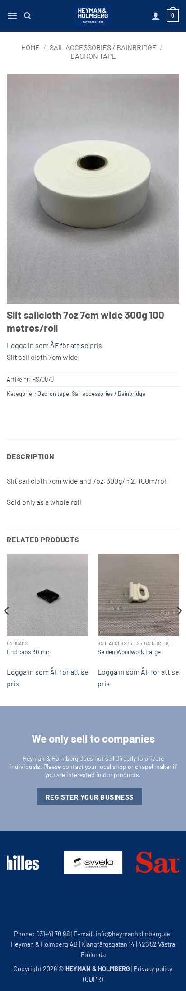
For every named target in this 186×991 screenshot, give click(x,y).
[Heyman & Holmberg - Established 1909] (93, 16)
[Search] (27, 15)
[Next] (178, 628)
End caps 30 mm (29, 652)
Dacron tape (93, 55)
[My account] (155, 16)
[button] (12, 16)
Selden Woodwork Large (129, 652)
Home (30, 47)
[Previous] (7, 628)
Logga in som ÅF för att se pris (54, 345)
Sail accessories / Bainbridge (103, 47)
